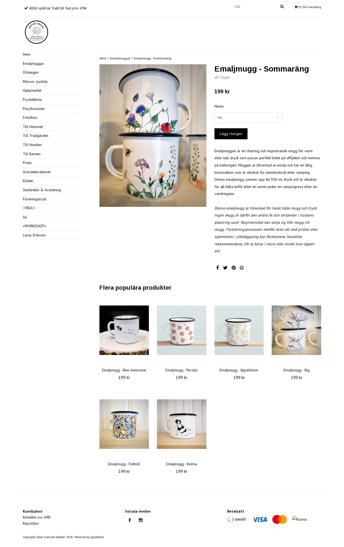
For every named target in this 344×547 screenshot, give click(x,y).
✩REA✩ (29, 207)
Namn (219, 106)
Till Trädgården (35, 135)
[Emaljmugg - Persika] (181, 330)
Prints (27, 162)
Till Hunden (32, 144)
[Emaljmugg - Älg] (296, 330)
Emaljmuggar (33, 63)
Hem (26, 54)
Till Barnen (32, 153)
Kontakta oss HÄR (37, 517)
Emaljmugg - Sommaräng (152, 58)
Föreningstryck (34, 199)
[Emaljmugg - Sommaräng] (152, 135)
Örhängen (31, 72)
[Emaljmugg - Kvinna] (181, 424)
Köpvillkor (31, 523)
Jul (25, 217)
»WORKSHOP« (34, 225)
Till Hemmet (33, 126)
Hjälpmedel (32, 90)
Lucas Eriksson (34, 235)
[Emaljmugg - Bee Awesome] (124, 330)
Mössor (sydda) (35, 81)
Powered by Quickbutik (89, 537)
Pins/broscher (34, 108)
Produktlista (32, 99)
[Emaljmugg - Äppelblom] (239, 330)
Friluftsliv (30, 117)
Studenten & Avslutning (42, 189)
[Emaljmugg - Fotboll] (124, 424)
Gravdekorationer (37, 171)
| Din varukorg (309, 7)
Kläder (28, 180)
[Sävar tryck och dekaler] (36, 31)
